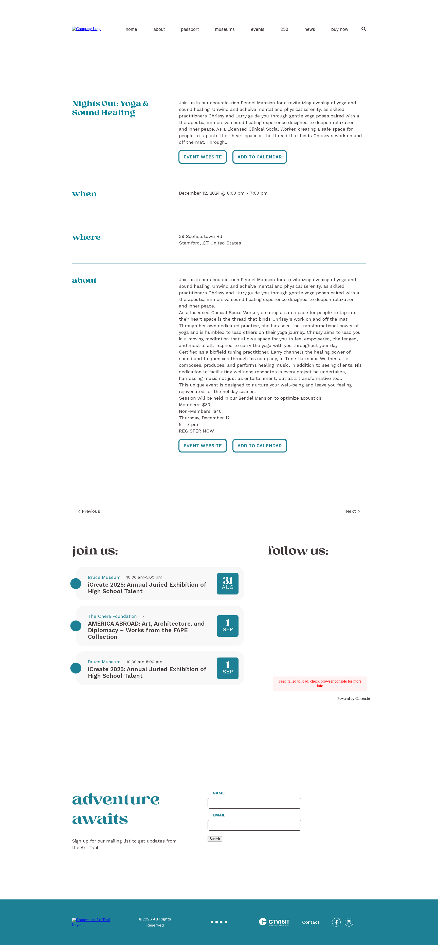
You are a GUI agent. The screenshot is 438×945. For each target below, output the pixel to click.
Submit (215, 839)
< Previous (89, 511)
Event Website (203, 156)
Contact (310, 922)
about (159, 29)
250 (284, 29)
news (309, 29)
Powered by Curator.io (353, 698)
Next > (353, 511)
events (257, 29)
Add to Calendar (260, 156)
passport (190, 29)
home (131, 29)
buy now (339, 29)
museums (225, 29)
